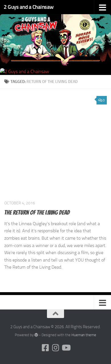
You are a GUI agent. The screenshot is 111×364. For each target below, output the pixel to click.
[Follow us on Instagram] (55, 348)
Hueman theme (83, 335)
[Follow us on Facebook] (45, 348)
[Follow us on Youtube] (66, 348)
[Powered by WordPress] (36, 335)
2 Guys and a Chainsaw (29, 7)
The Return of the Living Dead (37, 212)
